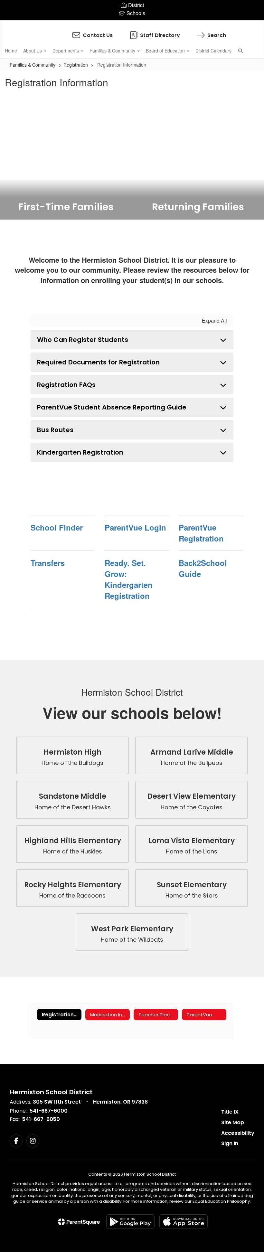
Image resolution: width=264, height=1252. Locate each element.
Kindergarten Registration (80, 452)
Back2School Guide (203, 568)
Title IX (230, 1112)
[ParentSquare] (79, 1222)
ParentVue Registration (201, 533)
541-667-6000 (49, 1111)
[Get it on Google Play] (130, 1221)
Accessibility (237, 1133)
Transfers (48, 562)
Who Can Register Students (82, 339)
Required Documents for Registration (98, 362)
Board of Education (166, 50)
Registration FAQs (66, 384)
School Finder (57, 527)
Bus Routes (55, 429)
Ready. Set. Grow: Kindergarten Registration (129, 579)
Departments (66, 50)
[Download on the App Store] (183, 1221)
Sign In (229, 1143)
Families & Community (113, 50)
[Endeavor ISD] (132, 25)
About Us (33, 50)
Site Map (232, 1122)
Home (11, 50)
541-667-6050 (41, 1119)
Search (216, 35)
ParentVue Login (135, 527)
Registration (75, 64)
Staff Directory (160, 35)
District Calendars (213, 50)
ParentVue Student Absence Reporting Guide (111, 407)
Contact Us (98, 35)
